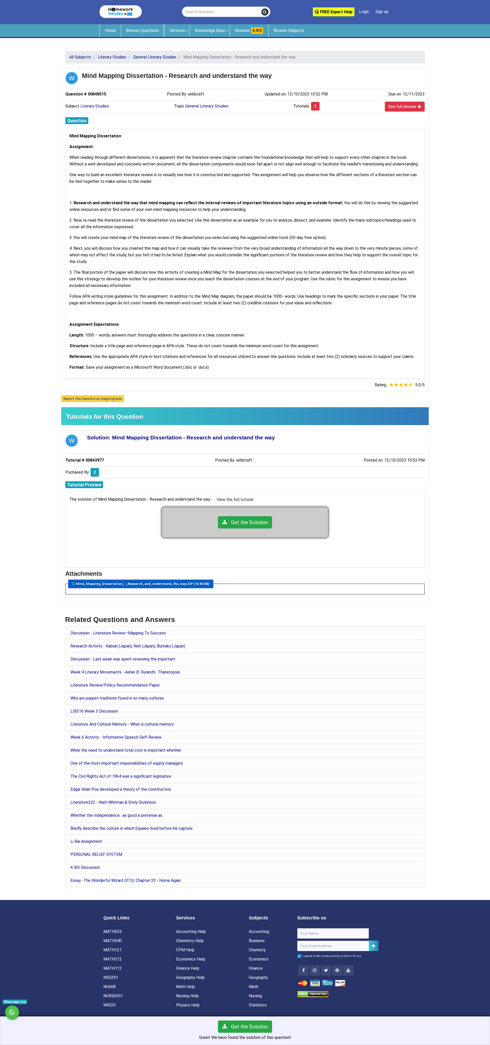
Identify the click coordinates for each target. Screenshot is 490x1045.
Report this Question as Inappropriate (93, 399)
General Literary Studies (206, 106)
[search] (265, 12)
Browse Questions (142, 30)
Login (364, 11)
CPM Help (185, 949)
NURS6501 (113, 995)
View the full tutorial (235, 499)
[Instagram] (315, 970)
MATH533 (112, 931)
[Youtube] (337, 970)
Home (110, 30)
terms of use (352, 956)
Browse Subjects (289, 30)
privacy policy (331, 956)
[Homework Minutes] (121, 11)
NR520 (109, 1005)
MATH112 (112, 968)
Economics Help (190, 959)
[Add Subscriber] (373, 946)
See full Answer (403, 106)
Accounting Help (191, 931)
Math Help (185, 986)
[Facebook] (303, 970)
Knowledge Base (210, 30)
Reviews (248, 30)
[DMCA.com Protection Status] (312, 993)
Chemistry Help (190, 940)
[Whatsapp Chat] (12, 1012)
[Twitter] (326, 970)
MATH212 (112, 959)
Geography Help (190, 977)
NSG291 (110, 977)
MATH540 (112, 940)
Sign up (381, 11)
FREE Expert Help (335, 11)
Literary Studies (94, 106)
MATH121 (112, 949)
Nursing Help (187, 995)
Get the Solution (247, 522)
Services (177, 30)
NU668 (109, 986)
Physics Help (188, 1005)
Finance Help (187, 968)
